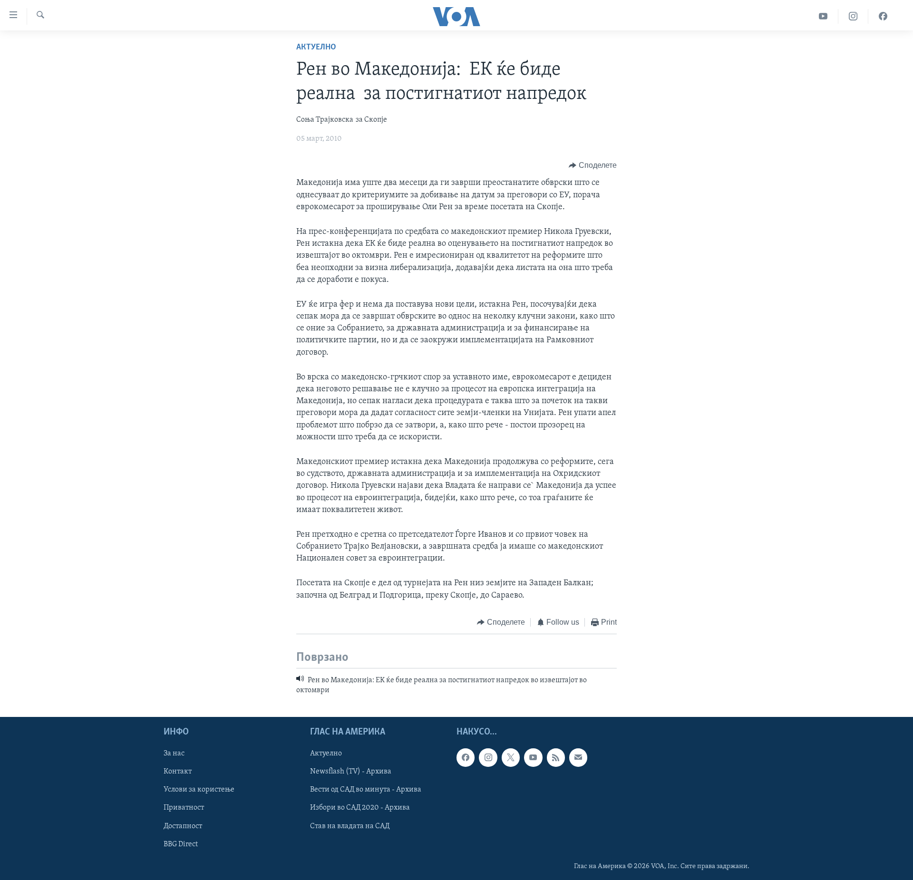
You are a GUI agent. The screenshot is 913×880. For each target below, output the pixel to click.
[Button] (593, 165)
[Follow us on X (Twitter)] (511, 757)
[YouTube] (823, 16)
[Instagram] (853, 16)
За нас (174, 753)
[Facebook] (883, 16)
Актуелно (316, 47)
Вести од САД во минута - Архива (365, 789)
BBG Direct (181, 844)
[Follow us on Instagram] (488, 757)
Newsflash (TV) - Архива (350, 771)
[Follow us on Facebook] (465, 757)
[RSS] (556, 757)
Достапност (183, 826)
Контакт (178, 771)
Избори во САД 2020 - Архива (360, 808)
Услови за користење (199, 789)
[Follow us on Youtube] (533, 757)
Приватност (184, 808)
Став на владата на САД (349, 826)
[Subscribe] (578, 757)
